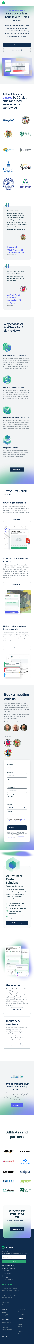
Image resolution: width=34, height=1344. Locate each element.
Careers (20, 1329)
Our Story (16, 1105)
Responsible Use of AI (7, 1297)
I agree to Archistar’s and (17, 820)
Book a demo (16, 45)
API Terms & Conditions (7, 1300)
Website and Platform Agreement (10, 1288)
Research (20, 1311)
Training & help (21, 1309)
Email (8, 779)
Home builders (5, 1327)
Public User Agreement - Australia (10, 1290)
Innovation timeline (22, 1336)
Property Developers (7, 1322)
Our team (20, 1324)
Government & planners (8, 1329)
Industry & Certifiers (7, 1314)
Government (5, 1312)
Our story (20, 1322)
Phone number (11, 787)
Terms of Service (10, 837)
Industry (9, 804)
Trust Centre (21, 1314)
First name (10, 764)
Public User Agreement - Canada (10, 1293)
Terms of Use (19, 821)
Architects (4, 1325)
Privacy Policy (21, 835)
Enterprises (5, 1332)
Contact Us (20, 1331)
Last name (10, 772)
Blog (19, 1333)
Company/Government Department (13, 795)
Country (9, 811)
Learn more (16, 50)
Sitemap (4, 1304)
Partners (20, 1326)
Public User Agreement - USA (9, 1295)
